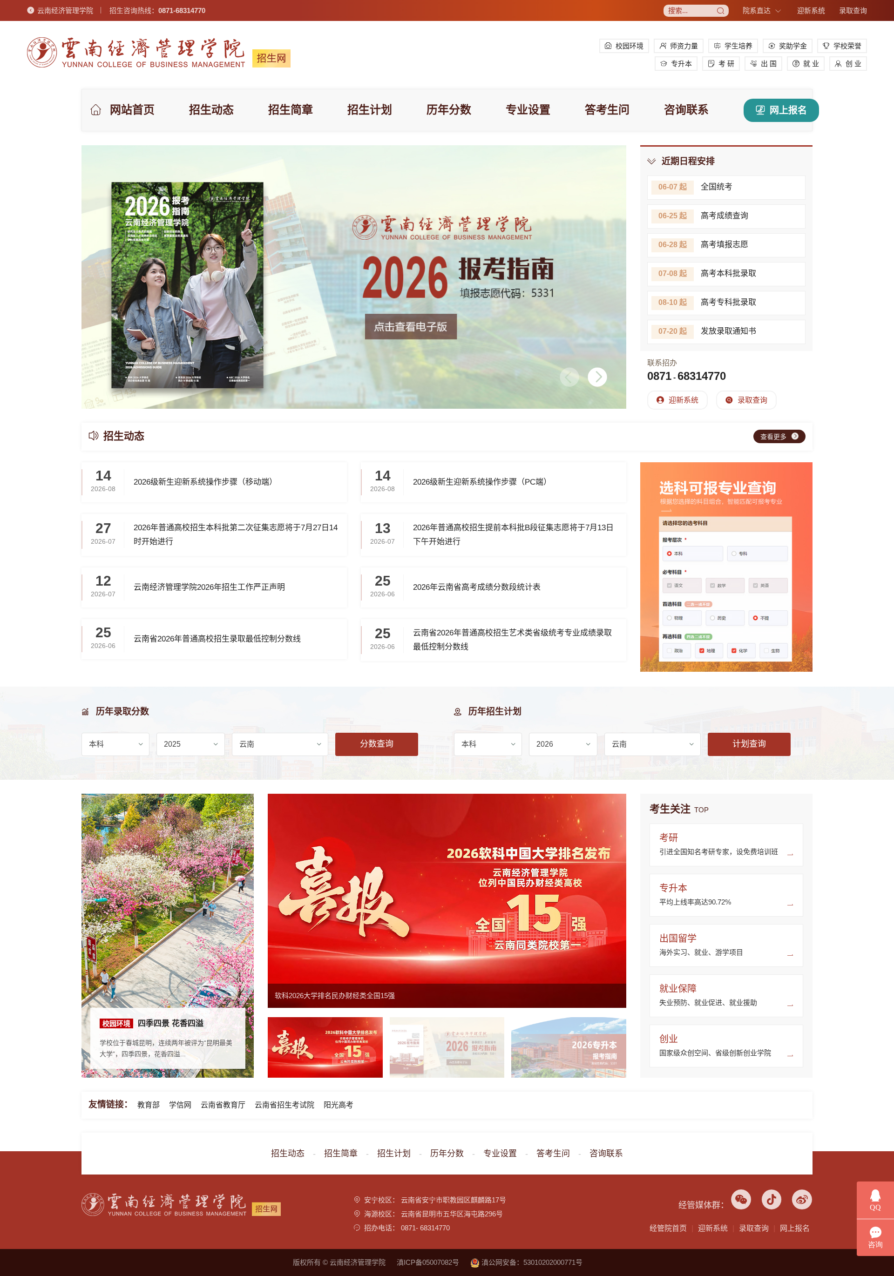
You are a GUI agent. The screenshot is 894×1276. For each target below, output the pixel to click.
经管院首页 (668, 1228)
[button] (597, 377)
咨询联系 (686, 109)
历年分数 (449, 109)
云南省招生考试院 (284, 1105)
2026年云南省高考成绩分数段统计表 (477, 587)
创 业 (853, 64)
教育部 (148, 1105)
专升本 (681, 64)
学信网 (180, 1105)
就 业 (811, 64)
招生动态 (211, 109)
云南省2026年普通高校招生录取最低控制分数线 (217, 639)
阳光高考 (338, 1105)
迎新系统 (811, 10)
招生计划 (369, 109)
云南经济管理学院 (65, 10)
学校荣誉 (847, 46)
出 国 (769, 64)
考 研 (726, 64)
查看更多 (773, 436)
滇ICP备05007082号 (428, 1262)
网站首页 (132, 109)
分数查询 (376, 744)
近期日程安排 (688, 161)
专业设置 (528, 109)
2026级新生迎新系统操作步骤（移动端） (205, 482)
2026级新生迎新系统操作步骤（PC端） (482, 482)
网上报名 (788, 110)
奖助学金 (793, 46)
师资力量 (684, 46)
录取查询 (853, 10)
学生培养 (738, 46)
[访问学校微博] (802, 1205)
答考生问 (607, 109)
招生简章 (290, 109)
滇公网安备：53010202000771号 (531, 1262)
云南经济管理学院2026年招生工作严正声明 (209, 587)
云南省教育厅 (223, 1105)
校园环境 (629, 46)
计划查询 (749, 744)
